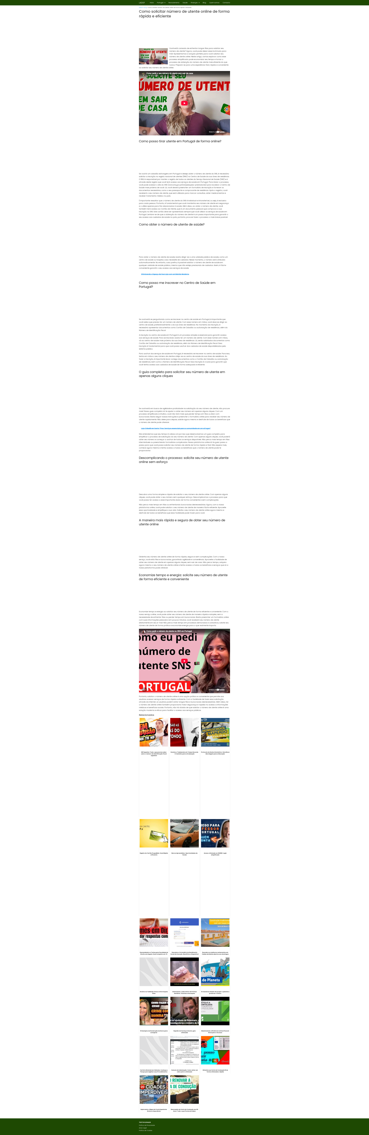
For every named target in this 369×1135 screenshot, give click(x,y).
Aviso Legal (143, 1128)
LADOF (142, 2)
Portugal (160, 3)
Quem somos (214, 3)
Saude (185, 3)
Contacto (226, 3)
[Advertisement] (184, 32)
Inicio (152, 3)
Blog (204, 3)
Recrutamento (174, 3)
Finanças (194, 3)
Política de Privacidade (147, 1125)
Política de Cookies (145, 1130)
